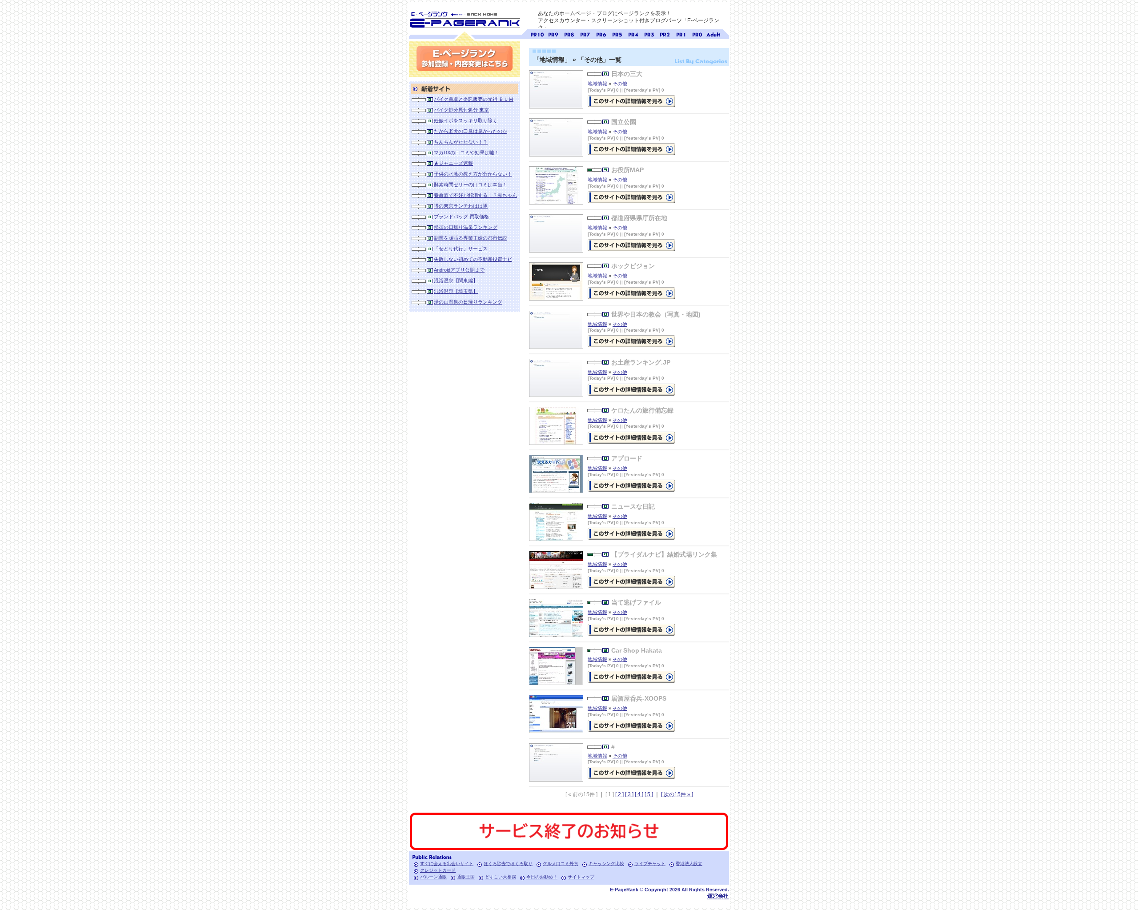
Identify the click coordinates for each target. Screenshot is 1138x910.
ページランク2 (665, 33)
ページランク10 (537, 33)
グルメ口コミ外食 (560, 863)
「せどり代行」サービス (461, 248)
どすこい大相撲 (500, 876)
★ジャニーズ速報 (453, 163)
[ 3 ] (629, 794)
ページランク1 (681, 33)
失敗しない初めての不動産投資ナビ (473, 259)
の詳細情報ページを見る (631, 101)
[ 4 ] (639, 794)
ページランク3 (649, 33)
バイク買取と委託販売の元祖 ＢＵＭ (473, 99)
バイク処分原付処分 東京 (461, 109)
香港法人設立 (689, 863)
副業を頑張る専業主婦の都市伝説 (470, 238)
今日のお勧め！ (541, 876)
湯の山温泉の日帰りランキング (468, 302)
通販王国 (466, 876)
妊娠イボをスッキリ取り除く (465, 120)
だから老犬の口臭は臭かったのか (470, 131)
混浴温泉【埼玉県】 (456, 291)
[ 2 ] (619, 794)
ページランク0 (697, 33)
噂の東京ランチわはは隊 (461, 205)
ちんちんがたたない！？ (461, 141)
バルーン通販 (433, 876)
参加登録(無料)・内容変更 (465, 58)
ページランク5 (617, 33)
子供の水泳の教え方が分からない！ (473, 173)
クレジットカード (438, 870)
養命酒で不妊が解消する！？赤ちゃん (475, 195)
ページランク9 (553, 33)
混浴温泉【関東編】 (456, 280)
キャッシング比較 (606, 863)
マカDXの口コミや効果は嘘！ (466, 152)
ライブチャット (649, 863)
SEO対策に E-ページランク (464, 18)
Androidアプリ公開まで (459, 270)
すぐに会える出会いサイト (446, 863)
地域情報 (597, 83)
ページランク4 (633, 33)
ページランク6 (601, 33)
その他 (620, 83)
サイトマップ (581, 876)
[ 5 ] (649, 794)
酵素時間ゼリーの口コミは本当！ (470, 184)
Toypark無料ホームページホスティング (718, 896)
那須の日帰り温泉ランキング (465, 227)
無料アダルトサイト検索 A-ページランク (713, 33)
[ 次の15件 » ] (677, 794)
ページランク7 (585, 33)
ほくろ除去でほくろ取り (508, 863)
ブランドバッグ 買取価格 (461, 216)
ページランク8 (569, 33)
